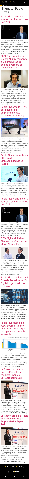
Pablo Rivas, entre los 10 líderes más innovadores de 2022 (14, 19)
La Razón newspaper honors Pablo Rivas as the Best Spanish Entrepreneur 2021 (13, 373)
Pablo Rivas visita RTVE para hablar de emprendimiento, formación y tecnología (14, 111)
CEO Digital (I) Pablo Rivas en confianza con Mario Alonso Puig (14, 241)
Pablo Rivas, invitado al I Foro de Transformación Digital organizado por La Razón (14, 281)
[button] (24, 2)
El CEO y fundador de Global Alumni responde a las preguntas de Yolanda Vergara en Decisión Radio (14, 62)
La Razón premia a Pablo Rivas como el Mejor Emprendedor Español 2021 (14, 420)
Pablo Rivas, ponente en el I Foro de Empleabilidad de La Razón (14, 159)
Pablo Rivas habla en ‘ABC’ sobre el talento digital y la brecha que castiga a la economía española (13, 328)
